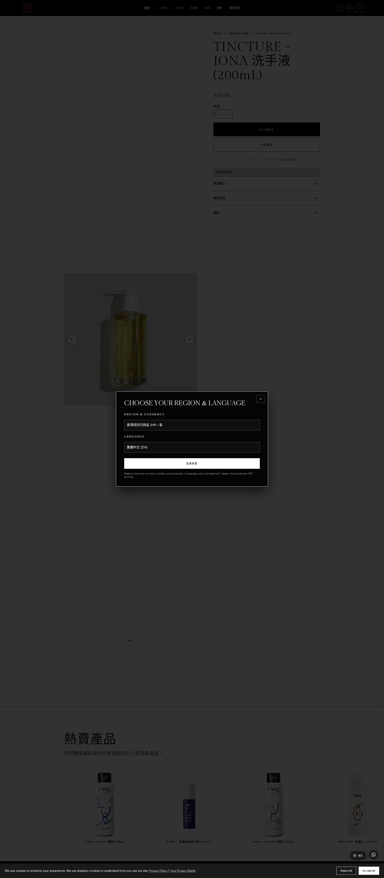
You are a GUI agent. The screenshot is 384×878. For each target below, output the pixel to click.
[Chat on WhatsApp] (373, 854)
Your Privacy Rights (183, 870)
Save (192, 463)
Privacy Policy (158, 870)
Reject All (346, 870)
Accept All (369, 870)
